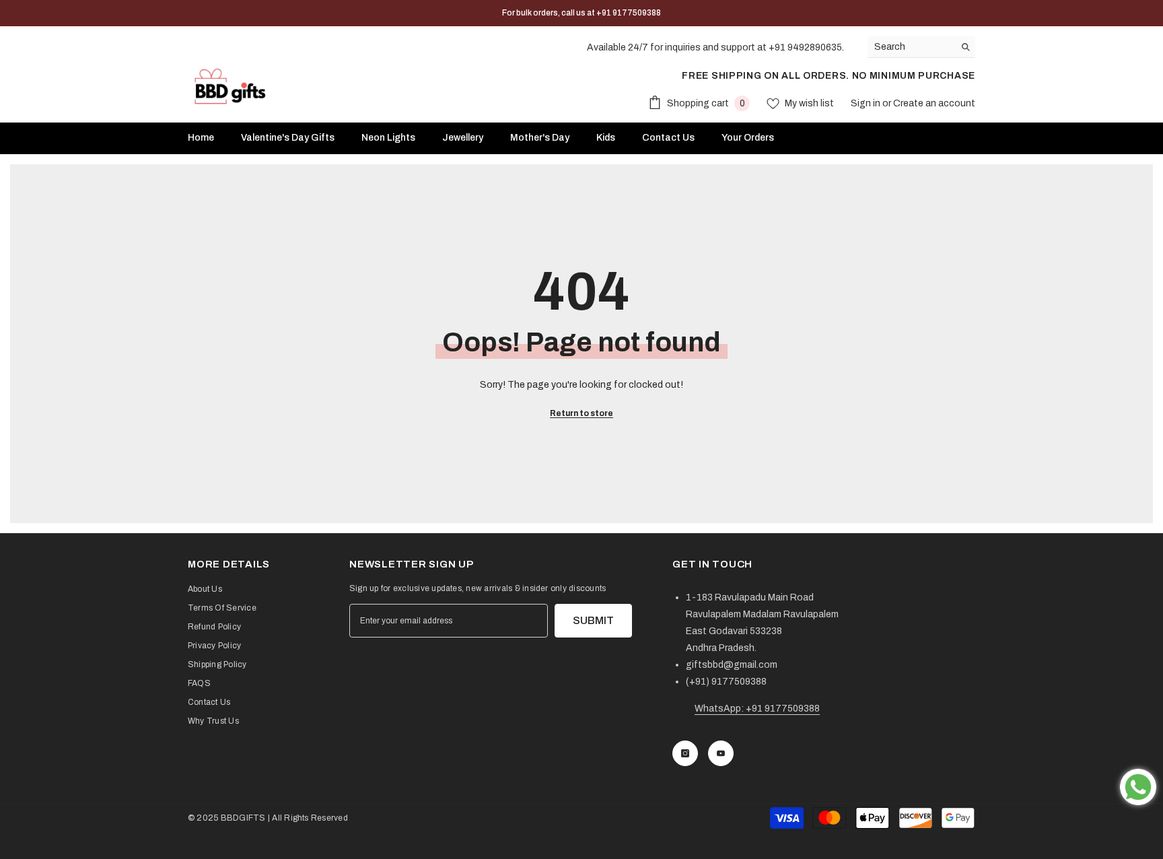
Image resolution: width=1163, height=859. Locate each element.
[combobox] (911, 46)
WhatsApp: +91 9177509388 (757, 708)
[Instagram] (685, 753)
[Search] (921, 47)
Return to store (581, 413)
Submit (593, 620)
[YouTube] (721, 753)
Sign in (866, 103)
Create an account (934, 103)
